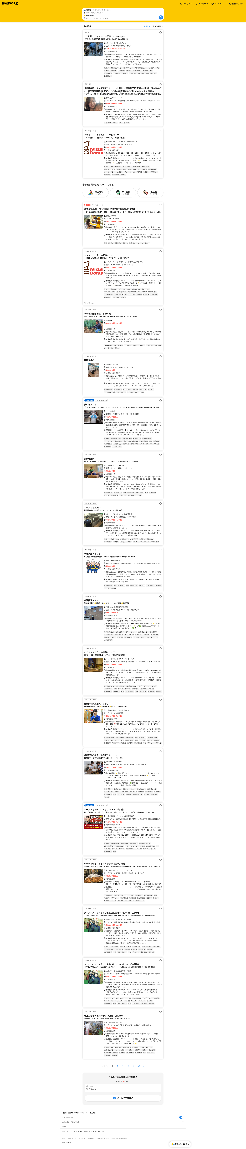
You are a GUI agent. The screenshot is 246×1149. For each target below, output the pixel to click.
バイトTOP (65, 1131)
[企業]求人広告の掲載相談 (119, 1138)
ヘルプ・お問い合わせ (69, 1138)
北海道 (75, 1131)
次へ (140, 1066)
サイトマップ (82, 1138)
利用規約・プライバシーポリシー (98, 1138)
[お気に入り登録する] (160, 32)
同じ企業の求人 (89, 303)
